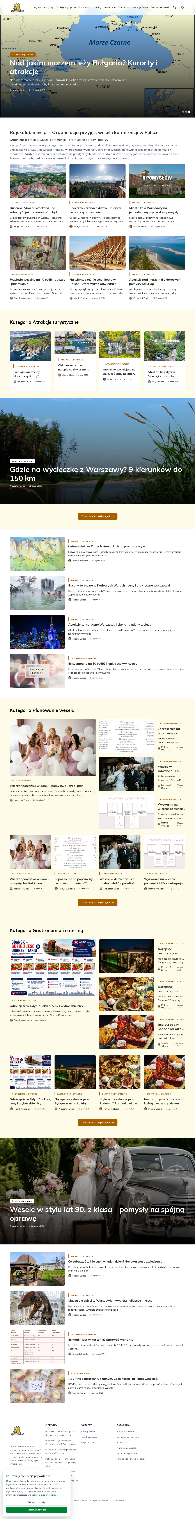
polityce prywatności (47, 1494)
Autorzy (86, 1425)
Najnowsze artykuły (43, 7)
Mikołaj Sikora (88, 1431)
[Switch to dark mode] (182, 7)
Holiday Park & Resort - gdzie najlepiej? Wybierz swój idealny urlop (60, 1462)
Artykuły (51, 1425)
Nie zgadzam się (36, 1502)
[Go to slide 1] (183, 112)
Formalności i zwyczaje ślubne (133, 7)
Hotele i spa (110, 7)
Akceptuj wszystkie (36, 1509)
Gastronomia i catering (89, 7)
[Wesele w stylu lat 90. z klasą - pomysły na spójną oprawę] (97, 1191)
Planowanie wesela (160, 7)
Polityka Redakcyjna (99, 1501)
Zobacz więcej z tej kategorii (95, 516)
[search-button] (174, 7)
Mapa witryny (118, 1501)
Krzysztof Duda (17, 90)
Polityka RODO (80, 1501)
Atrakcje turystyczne (66, 7)
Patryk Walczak (89, 1437)
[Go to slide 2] (186, 112)
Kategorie (123, 1425)
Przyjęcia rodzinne (126, 1431)
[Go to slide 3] (189, 112)
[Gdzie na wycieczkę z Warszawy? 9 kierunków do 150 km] (97, 451)
